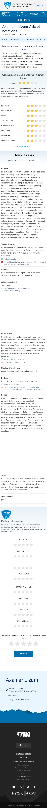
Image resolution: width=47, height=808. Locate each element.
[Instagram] (27, 786)
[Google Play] (18, 793)
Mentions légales (23, 765)
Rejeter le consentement (23, 779)
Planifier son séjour (22, 14)
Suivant (23, 654)
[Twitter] (21, 786)
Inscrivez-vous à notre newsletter (23, 761)
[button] (43, 14)
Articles (34, 14)
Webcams (41, 40)
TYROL (5, 35)
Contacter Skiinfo (23, 754)
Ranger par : (13, 160)
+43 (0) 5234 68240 (14, 695)
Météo (30, 40)
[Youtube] (14, 786)
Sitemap (23, 773)
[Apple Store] (31, 793)
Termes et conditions (23, 771)
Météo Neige (8, 14)
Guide (5, 40)
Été (25, 20)
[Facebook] (34, 786)
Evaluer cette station (22, 146)
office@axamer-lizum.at (17, 699)
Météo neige (17, 40)
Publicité (23, 757)
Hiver (19, 20)
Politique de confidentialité (23, 768)
